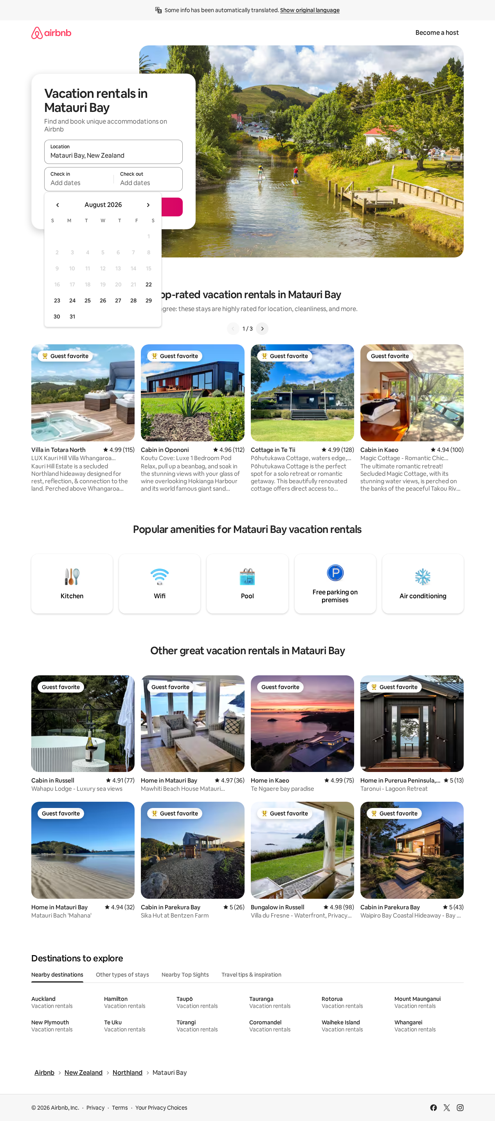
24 (72, 300)
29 (149, 300)
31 (72, 316)
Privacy (95, 1107)
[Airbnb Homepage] (51, 32)
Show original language (310, 10)
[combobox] (113, 155)
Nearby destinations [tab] (57, 974)
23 (57, 300)
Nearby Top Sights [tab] (185, 974)
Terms (120, 1107)
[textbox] (78, 182)
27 (118, 300)
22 (149, 284)
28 (133, 300)
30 (57, 316)
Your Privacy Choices (161, 1107)
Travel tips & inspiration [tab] (251, 974)
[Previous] (233, 328)
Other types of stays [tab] (122, 974)
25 (88, 300)
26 (103, 300)
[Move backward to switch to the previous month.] (58, 205)
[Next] (262, 328)
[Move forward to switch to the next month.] (148, 205)
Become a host (437, 33)
